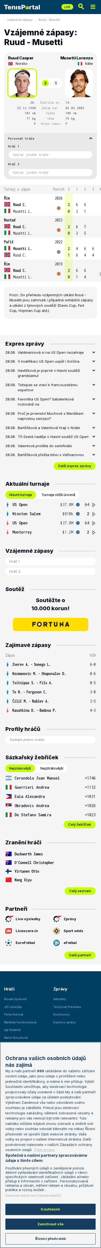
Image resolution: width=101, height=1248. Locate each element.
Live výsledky (28, 919)
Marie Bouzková (16, 1038)
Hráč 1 (13, 146)
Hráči (9, 988)
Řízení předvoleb (50, 1238)
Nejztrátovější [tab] (51, 768)
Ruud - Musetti (49, 20)
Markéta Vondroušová (20, 1022)
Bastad (9, 220)
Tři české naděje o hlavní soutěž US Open (53, 436)
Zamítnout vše (50, 1224)
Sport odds (73, 931)
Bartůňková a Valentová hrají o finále (49, 428)
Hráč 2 (13, 164)
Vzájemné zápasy (20, 20)
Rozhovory (61, 1014)
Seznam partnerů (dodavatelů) (33, 1195)
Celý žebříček (79, 824)
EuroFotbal (25, 942)
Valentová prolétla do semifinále (45, 446)
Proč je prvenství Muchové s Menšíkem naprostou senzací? (50, 416)
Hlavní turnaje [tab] (20, 495)
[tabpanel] (50, 518)
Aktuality (59, 999)
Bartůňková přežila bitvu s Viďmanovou (51, 455)
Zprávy (70, 919)
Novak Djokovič (15, 999)
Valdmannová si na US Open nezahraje (51, 352)
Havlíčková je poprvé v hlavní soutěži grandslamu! (49, 373)
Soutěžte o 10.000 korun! (50, 604)
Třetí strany (44, 1150)
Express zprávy (64, 1022)
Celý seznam (80, 891)
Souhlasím (50, 1209)
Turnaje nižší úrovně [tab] (58, 495)
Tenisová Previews (67, 1007)
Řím (7, 198)
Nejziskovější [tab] (20, 768)
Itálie (89, 63)
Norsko (21, 63)
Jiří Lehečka (13, 1007)
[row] (50, 205)
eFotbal (70, 942)
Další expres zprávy (74, 466)
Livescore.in (27, 931)
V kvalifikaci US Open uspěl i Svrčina (48, 361)
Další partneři (80, 955)
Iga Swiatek (12, 1030)
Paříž (8, 242)
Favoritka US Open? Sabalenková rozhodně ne (46, 402)
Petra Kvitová (13, 1014)
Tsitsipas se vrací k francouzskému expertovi (48, 387)
